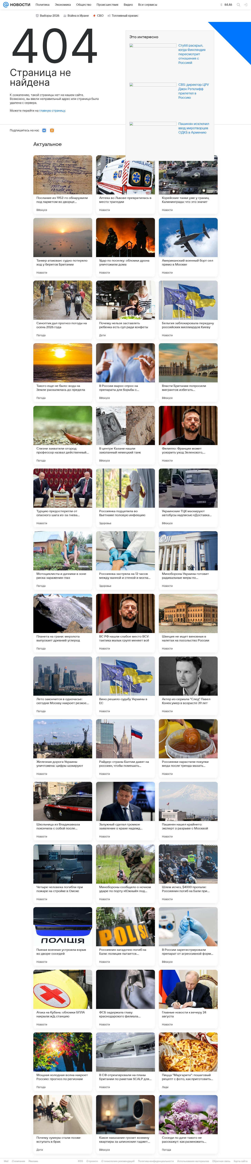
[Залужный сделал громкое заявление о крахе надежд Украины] (125, 811)
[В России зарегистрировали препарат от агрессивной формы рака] (188, 936)
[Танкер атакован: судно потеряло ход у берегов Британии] (62, 247)
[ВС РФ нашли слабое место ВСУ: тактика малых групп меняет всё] (125, 623)
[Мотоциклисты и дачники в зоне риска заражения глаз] (62, 560)
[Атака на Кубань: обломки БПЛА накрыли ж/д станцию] (62, 999)
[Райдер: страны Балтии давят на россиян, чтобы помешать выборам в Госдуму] (125, 748)
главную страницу (52, 110)
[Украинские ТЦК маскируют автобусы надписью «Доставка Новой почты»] (188, 498)
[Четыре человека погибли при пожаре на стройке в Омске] (62, 873)
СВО (100, 15)
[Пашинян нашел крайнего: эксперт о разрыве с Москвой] (188, 811)
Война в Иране (78, 15)
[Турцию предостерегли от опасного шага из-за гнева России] (62, 498)
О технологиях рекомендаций (118, 1161)
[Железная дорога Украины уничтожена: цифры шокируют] (62, 748)
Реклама (33, 1161)
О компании (18, 1161)
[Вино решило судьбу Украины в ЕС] (125, 685)
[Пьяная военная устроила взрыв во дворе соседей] (62, 936)
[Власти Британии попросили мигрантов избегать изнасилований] (188, 372)
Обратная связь (221, 1161)
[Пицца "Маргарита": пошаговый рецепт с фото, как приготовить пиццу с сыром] (188, 1061)
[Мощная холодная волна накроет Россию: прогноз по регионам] (62, 1061)
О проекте (92, 1161)
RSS (80, 1161)
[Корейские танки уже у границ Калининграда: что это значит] (188, 184)
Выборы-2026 (49, 15)
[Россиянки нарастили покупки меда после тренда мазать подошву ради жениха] (188, 748)
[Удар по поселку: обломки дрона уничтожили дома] (125, 247)
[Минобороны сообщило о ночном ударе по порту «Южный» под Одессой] (125, 873)
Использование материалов (193, 1161)
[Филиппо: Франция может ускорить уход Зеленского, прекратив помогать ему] (188, 435)
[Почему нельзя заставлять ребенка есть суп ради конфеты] (125, 310)
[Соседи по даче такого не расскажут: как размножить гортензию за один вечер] (188, 1124)
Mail (6, 1161)
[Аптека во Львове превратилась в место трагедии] (125, 184)
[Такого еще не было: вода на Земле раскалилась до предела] (62, 372)
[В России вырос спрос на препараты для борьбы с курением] (125, 372)
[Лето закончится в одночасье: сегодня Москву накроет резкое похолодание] (62, 685)
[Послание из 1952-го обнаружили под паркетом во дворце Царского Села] (62, 184)
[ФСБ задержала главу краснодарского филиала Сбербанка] (125, 999)
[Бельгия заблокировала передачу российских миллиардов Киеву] (188, 310)
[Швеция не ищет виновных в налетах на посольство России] (188, 623)
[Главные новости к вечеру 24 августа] (188, 999)
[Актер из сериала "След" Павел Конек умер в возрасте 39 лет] (188, 685)
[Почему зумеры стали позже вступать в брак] (62, 1124)
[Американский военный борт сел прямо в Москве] (188, 247)
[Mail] (6, 4)
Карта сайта (240, 1161)
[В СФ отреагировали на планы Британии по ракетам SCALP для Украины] (125, 1061)
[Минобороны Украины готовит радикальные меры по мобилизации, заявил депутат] (188, 560)
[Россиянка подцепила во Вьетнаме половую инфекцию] (125, 498)
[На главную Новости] (19, 4)
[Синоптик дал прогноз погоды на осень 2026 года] (62, 310)
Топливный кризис (125, 15)
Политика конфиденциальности (156, 1161)
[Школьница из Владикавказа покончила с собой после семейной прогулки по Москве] (62, 811)
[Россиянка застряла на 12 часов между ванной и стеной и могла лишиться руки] (125, 560)
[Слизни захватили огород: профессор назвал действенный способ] (62, 435)
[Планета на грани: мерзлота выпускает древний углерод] (62, 623)
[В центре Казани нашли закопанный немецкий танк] (125, 435)
